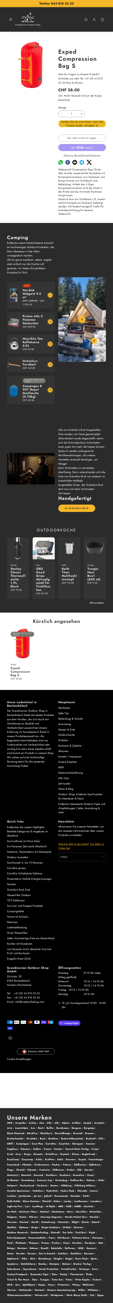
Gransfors (79, 1175)
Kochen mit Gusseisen (19, 944)
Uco (17, 1284)
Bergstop (89, 1128)
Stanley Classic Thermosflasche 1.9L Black (18, 578)
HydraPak (52, 1190)
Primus (45, 1243)
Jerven (38, 1196)
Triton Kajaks (82, 1279)
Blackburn (46, 1133)
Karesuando (61, 1196)
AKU (10, 1123)
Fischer (56, 1164)
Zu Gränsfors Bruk (76, 508)
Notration (64, 1222)
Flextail (20, 1169)
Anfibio (76, 1123)
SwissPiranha (69, 1269)
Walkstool (88, 1284)
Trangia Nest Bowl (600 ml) (94, 574)
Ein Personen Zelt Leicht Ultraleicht (27, 846)
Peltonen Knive (81, 1237)
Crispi (95, 1149)
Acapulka (21, 1123)
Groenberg (28, 1180)
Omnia (86, 1222)
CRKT (10, 1143)
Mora (70, 1211)
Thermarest (77, 1274)
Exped (82, 1159)
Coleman (25, 1149)
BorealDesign (63, 1133)
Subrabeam (14, 1269)
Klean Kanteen (31, 1201)
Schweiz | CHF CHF (38, 1051)
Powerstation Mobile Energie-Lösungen (29, 879)
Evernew (71, 1159)
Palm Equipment (16, 1237)
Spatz (94, 1258)
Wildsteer (93, 1290)
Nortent (11, 884)
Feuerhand (13, 1164)
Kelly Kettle (14, 1201)
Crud (10, 1154)
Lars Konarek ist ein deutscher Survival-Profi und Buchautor (29, 951)
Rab (101, 1243)
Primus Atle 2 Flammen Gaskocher (33, 319)
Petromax (12, 922)
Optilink (12, 1227)
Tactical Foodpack (17, 1274)
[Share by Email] (74, 164)
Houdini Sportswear (19, 1190)
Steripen (54, 1264)
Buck (43, 1138)
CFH (101, 1138)
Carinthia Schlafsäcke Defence (24, 873)
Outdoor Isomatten (17, 857)
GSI (79, 1169)
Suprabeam (30, 1269)
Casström (64, 1143)
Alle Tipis (63, 778)
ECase (76, 1154)
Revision (23, 1248)
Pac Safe (68, 1232)
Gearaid (39, 1175)
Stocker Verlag (82, 1264)
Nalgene (12, 1217)
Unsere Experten (67, 762)
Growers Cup (45, 1180)
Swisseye (84, 1269)
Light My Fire (15, 1206)
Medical (45, 1211)
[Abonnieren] (102, 857)
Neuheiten (64, 708)
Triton (69, 1279)
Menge (62, 107)
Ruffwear (70, 1248)
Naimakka (95, 1211)
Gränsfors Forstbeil (30, 363)
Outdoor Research (18, 1232)
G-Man (71, 1169)
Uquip (42, 1284)
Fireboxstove (42, 1164)
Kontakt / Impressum (70, 756)
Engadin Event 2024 (19, 959)
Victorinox (63, 1284)
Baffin (50, 1128)
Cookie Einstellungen (19, 1059)
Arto (10, 1128)
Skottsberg (44, 1258)
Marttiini (89, 1206)
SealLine (63, 1253)
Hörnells (82, 1190)
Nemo (23, 1217)
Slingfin (58, 1258)
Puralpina (91, 1243)
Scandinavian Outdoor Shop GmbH (28, 970)
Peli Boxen (63, 1237)
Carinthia (51, 1143)
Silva (33, 1258)
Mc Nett (12, 1211)
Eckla (39, 1159)
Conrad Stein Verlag (77, 1149)
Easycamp (28, 1159)
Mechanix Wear (28, 1211)
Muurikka (81, 1211)
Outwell (55, 1232)
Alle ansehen (97, 603)
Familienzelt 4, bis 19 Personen (25, 863)
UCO (10, 1284)
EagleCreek (89, 1154)
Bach (41, 1128)
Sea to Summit (47, 1253)
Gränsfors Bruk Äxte (18, 890)
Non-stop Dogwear (52, 1217)
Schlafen (63, 740)
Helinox (91, 1180)
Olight (75, 1222)
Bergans (77, 1128)
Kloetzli (46, 1201)
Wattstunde (25, 1290)
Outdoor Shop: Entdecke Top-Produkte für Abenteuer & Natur (80, 796)
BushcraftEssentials (72, 1138)
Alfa (49, 1123)
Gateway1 (13, 1175)
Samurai (92, 1248)
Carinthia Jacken (16, 868)
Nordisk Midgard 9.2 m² (32, 293)
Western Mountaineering (61, 1290)
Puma (66, 1243)
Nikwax (34, 1217)
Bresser (90, 1133)
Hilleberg (67, 1185)
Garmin (89, 1169)
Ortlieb (67, 1227)
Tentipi (64, 1274)
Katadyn (76, 1196)
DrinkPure (52, 1154)
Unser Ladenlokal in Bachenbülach (22, 704)
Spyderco (13, 1264)
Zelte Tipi (63, 713)
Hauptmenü (66, 702)
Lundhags (38, 1206)
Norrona (12, 1222)
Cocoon (90, 1143)
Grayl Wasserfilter (17, 933)
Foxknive (44, 1169)
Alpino (66, 1123)
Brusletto (32, 1138)
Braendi (78, 1133)
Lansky (68, 1201)
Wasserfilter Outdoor (19, 895)
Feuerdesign (96, 1159)
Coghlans (12, 1149)
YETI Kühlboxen (16, 900)
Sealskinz (76, 1253)
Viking (76, 1284)
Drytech (65, 1154)
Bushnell (91, 1138)
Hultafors (38, 1190)
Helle (101, 1180)
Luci (27, 1206)
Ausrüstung (64, 724)
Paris (52, 1237)
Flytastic (32, 1169)
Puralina (77, 1243)
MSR (69, 1206)
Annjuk (87, 1123)
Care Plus (38, 1143)
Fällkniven (59, 1169)
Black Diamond (16, 1133)
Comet (48, 1149)
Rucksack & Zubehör (70, 746)
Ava (33, 1128)
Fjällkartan (80, 1164)
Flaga (10, 1169)
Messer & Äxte (66, 729)
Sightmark (13, 1258)
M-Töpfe (51, 1206)
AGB (61, 767)
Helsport (12, 1185)
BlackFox (32, 1133)
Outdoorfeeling (40, 1232)
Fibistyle (27, 1164)
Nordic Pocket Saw (76, 1217)
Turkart (97, 1279)
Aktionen (63, 751)
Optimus (24, 1227)
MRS (61, 1206)
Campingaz (23, 1143)
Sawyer (32, 1253)
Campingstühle (15, 911)
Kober (58, 1201)
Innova (94, 1190)
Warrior (12, 1290)
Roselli (45, 1248)
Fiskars (67, 1164)
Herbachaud (27, 1185)
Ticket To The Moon (18, 1279)
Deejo (27, 1154)
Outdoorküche (66, 735)
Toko (35, 1279)
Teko (55, 1274)
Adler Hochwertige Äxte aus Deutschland (30, 938)
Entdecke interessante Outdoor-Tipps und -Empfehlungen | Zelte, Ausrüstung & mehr (81, 808)
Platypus (34, 1243)
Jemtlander (25, 1196)
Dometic (39, 1154)
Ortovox (79, 1227)
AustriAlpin (22, 1128)
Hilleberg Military (84, 1185)
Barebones (62, 1128)
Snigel (69, 1258)
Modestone (58, 1211)
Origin (35, 1227)
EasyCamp (13, 1159)
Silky (25, 1258)
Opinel (96, 1222)
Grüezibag (61, 1180)
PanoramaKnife (37, 1237)
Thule (89, 1274)
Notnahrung (48, 1222)
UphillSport (29, 1284)
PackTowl (81, 1232)
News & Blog (65, 789)
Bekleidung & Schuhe (70, 719)
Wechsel (40, 1290)
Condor (58, 1149)
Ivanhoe (12, 1196)
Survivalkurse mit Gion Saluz (23, 841)
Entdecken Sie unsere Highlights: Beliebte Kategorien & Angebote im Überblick (27, 831)
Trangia (44, 1279)
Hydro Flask (68, 1190)
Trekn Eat (57, 1279)
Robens (34, 1248)
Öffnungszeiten (69, 968)
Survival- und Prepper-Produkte (25, 906)
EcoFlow (50, 1159)
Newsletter (66, 821)
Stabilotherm (28, 1264)
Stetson (66, 1264)
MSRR (78, 1206)
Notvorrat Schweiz (17, 917)
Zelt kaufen (64, 783)
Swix (95, 1269)
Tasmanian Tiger (40, 1274)
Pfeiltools (21, 1243)
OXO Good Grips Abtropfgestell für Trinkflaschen (43, 579)
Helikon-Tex (77, 1180)
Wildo (81, 1290)
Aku (42, 1123)
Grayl (90, 1175)
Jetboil (48, 1196)
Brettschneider (16, 1138)
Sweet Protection (49, 1269)
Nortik (35, 1222)
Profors (56, 1243)
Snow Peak (82, 1258)
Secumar (89, 1253)
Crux (19, 1154)
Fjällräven (95, 1164)
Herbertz (42, 1185)
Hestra (54, 1185)
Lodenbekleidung (17, 927)
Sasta (10, 1253)
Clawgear (78, 1143)
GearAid (26, 1175)
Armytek (99, 1123)
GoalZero (51, 1175)
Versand (75, 96)
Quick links (15, 821)
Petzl (10, 1243)
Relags (11, 1248)
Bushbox (53, 1138)
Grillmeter (13, 1180)
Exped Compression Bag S (20, 671)
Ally (57, 1123)
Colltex (37, 1149)
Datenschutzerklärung (70, 773)
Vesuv (51, 1284)
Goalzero (65, 1175)
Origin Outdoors (51, 1227)
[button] (10, 19)
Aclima (33, 1123)
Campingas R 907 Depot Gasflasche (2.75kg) (32, 391)
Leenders (96, 1201)
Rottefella (57, 1248)
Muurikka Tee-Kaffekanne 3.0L (33, 342)
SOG (81, 1248)
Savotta (20, 1253)
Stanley (42, 1264)
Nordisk (94, 1217)
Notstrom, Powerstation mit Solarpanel (29, 852)
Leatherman (81, 1201)
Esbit (60, 1159)
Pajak (92, 1232)
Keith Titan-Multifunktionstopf (69, 574)
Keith (86, 1196)
